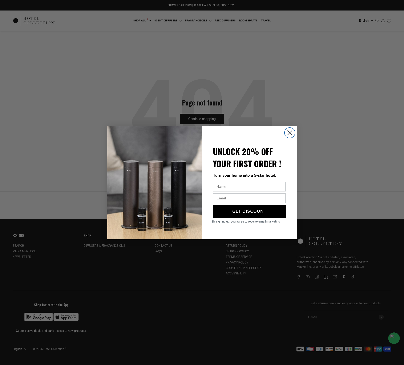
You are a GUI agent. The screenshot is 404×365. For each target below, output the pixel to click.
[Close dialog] (289, 133)
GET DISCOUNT (249, 211)
